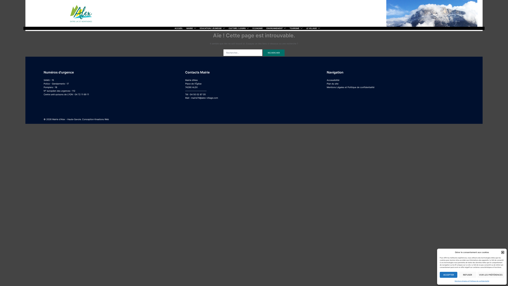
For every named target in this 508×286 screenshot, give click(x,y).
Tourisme (294, 28)
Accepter (448, 275)
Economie (258, 28)
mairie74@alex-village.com (204, 98)
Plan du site (332, 83)
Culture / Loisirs (237, 28)
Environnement (274, 28)
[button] (502, 252)
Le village (311, 28)
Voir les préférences (491, 275)
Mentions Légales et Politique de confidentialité (350, 87)
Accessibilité (333, 80)
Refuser (467, 275)
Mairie (189, 28)
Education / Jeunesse (211, 28)
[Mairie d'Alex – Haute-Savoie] (81, 14)
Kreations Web (101, 119)
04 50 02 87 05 (198, 94)
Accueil (179, 28)
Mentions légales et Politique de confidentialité (472, 281)
